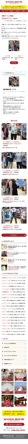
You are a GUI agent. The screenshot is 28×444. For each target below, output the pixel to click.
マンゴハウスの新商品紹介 (10, 343)
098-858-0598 (18, 430)
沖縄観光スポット (8, 363)
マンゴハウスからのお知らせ (10, 355)
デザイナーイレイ (17, 143)
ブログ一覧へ (14, 62)
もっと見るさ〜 (14, 235)
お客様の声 (18, 11)
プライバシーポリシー (20, 435)
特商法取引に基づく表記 (8, 435)
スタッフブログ (5, 11)
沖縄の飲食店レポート (9, 359)
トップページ (3, 13)
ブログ (9, 13)
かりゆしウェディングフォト (10, 351)
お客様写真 (14, 13)
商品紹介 (12, 11)
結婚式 (23, 11)
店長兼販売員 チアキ (6, 18)
